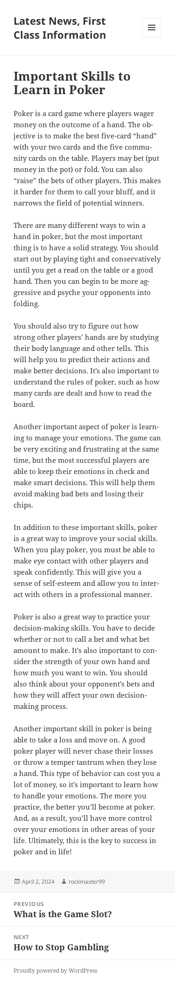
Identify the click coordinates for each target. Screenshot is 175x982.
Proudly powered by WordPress (55, 971)
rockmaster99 (87, 882)
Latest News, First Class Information (60, 27)
